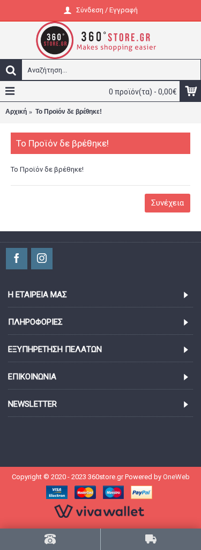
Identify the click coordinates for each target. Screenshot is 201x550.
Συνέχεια (167, 203)
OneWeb (176, 477)
